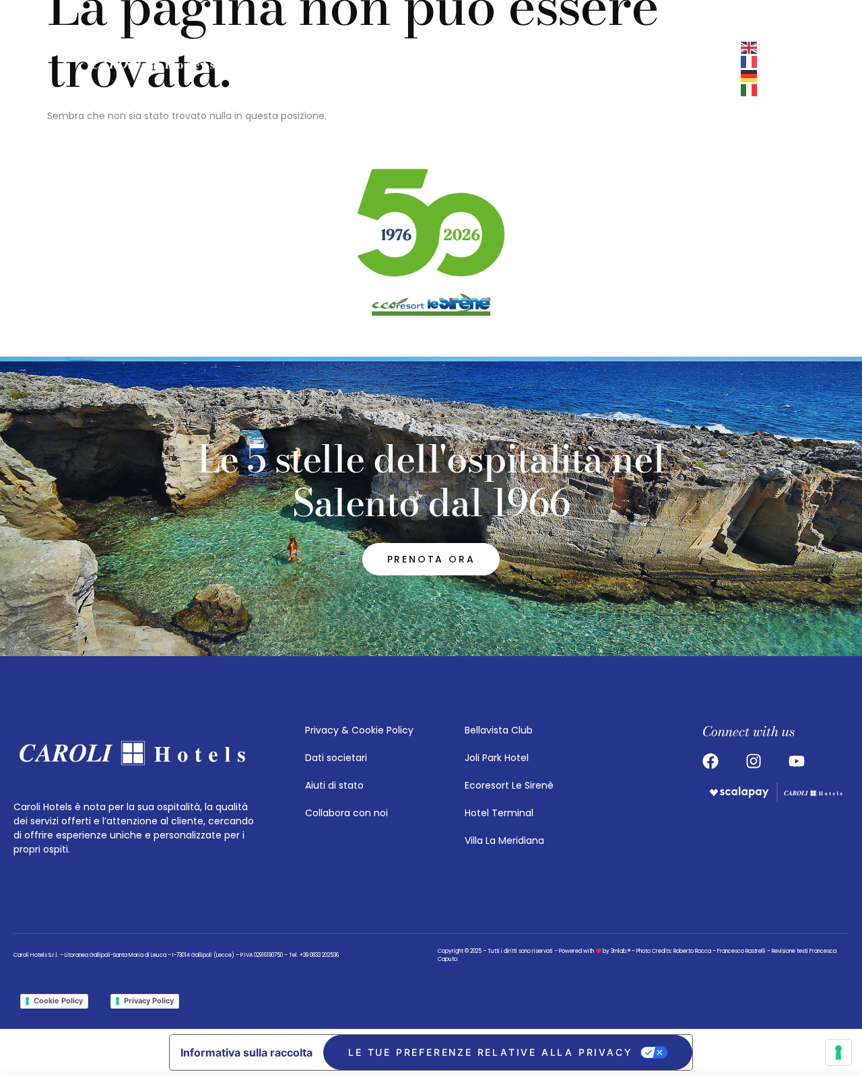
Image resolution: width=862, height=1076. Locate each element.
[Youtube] (530, 68)
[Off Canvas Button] (566, 68)
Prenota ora (658, 68)
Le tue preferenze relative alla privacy (490, 1052)
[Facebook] (505, 68)
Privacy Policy (149, 1000)
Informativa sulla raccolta (246, 1052)
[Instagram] (479, 68)
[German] (749, 75)
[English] (749, 47)
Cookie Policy (58, 1000)
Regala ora (731, 68)
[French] (749, 61)
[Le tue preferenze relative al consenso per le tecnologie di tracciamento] (838, 1052)
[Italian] (749, 89)
